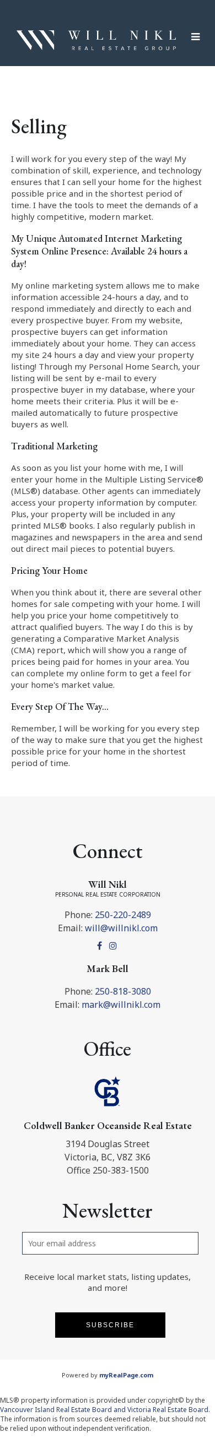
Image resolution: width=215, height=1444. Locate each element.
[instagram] (114, 945)
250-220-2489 (123, 915)
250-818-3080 (123, 991)
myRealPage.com (126, 1375)
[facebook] (101, 945)
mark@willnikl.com (121, 1004)
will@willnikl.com (121, 928)
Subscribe (110, 1325)
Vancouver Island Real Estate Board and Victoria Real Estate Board (104, 1409)
